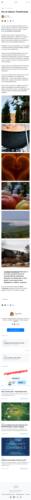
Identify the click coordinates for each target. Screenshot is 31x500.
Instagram (25, 320)
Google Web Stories (20, 494)
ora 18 (22, 290)
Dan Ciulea (7, 16)
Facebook (15, 321)
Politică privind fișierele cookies (8, 494)
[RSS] (20, 497)
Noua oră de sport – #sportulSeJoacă (14, 391)
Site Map (27, 494)
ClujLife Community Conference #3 (13, 460)
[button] (2, 2)
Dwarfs (20, 490)
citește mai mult (24, 398)
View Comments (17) (15, 330)
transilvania (5, 299)
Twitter (21, 320)
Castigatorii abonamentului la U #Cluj (14, 343)
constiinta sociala (5, 389)
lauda (2, 8)
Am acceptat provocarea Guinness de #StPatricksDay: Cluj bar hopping (14, 426)
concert (3, 290)
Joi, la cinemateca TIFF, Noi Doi (12, 358)
